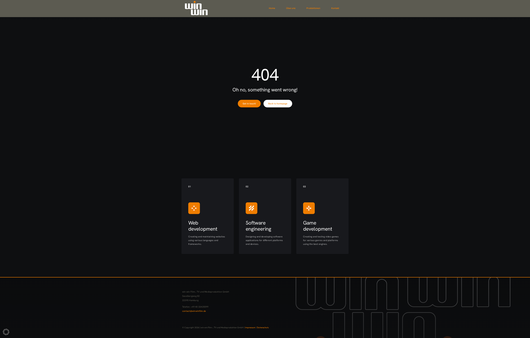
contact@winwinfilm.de (194, 311)
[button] (6, 332)
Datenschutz (263, 327)
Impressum (250, 327)
